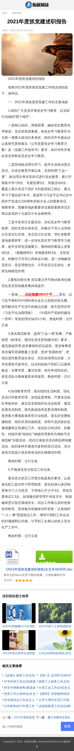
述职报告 (17, 13)
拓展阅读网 (30, 741)
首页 (4, 13)
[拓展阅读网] (37, 5)
